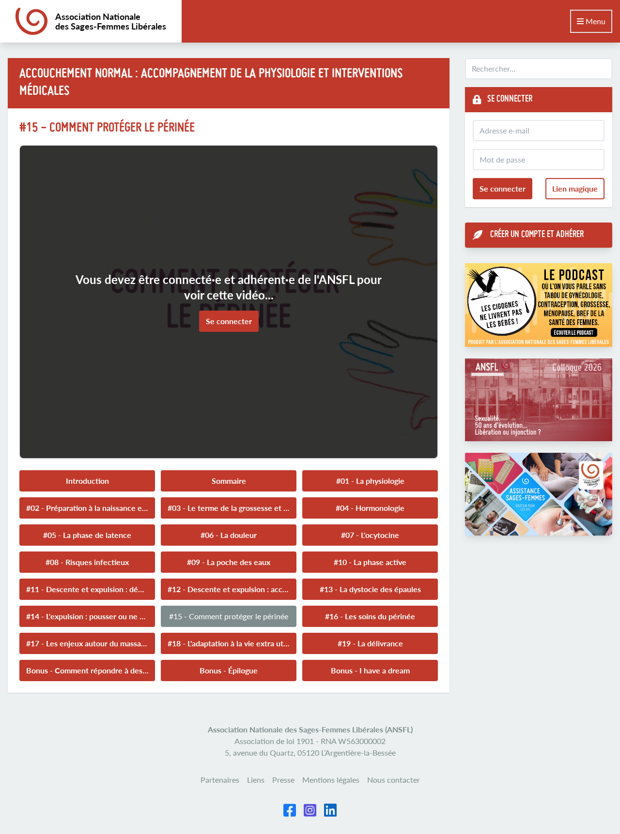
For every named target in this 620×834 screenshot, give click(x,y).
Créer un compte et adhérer (537, 235)
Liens (255, 779)
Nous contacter (393, 779)
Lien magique (575, 188)
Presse (283, 779)
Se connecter (229, 321)
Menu (594, 21)
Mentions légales (330, 779)
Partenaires (220, 779)
